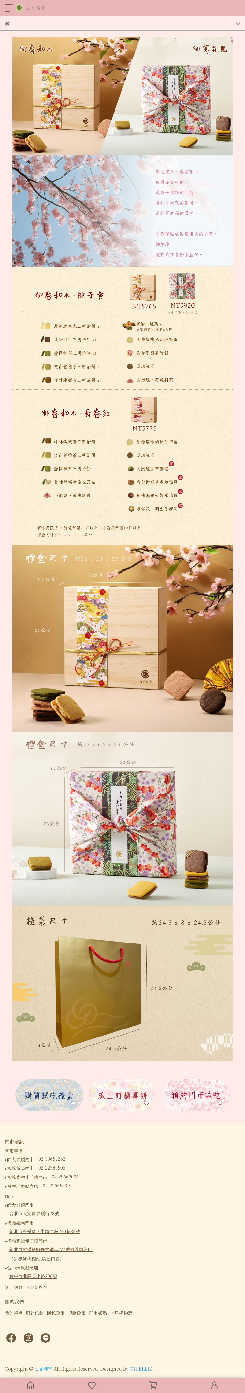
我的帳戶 (14, 1313)
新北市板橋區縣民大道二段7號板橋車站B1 (51, 1249)
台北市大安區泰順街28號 (34, 1213)
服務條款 (35, 1313)
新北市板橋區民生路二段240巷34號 (44, 1231)
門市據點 (98, 1313)
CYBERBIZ (141, 1369)
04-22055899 (56, 1185)
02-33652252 (51, 1158)
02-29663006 (65, 1176)
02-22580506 (51, 1167)
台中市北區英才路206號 (33, 1276)
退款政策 (77, 1313)
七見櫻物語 (121, 1313)
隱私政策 (56, 1313)
